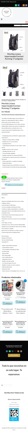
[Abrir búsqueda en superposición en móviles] (21, 25)
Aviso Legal (14, 402)
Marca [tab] (3, 197)
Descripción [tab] (5, 194)
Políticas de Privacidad (14, 406)
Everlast (3, 188)
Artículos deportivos (6, 99)
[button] (1, 19)
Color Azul (8, 181)
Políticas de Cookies (14, 404)
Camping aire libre (11, 100)
